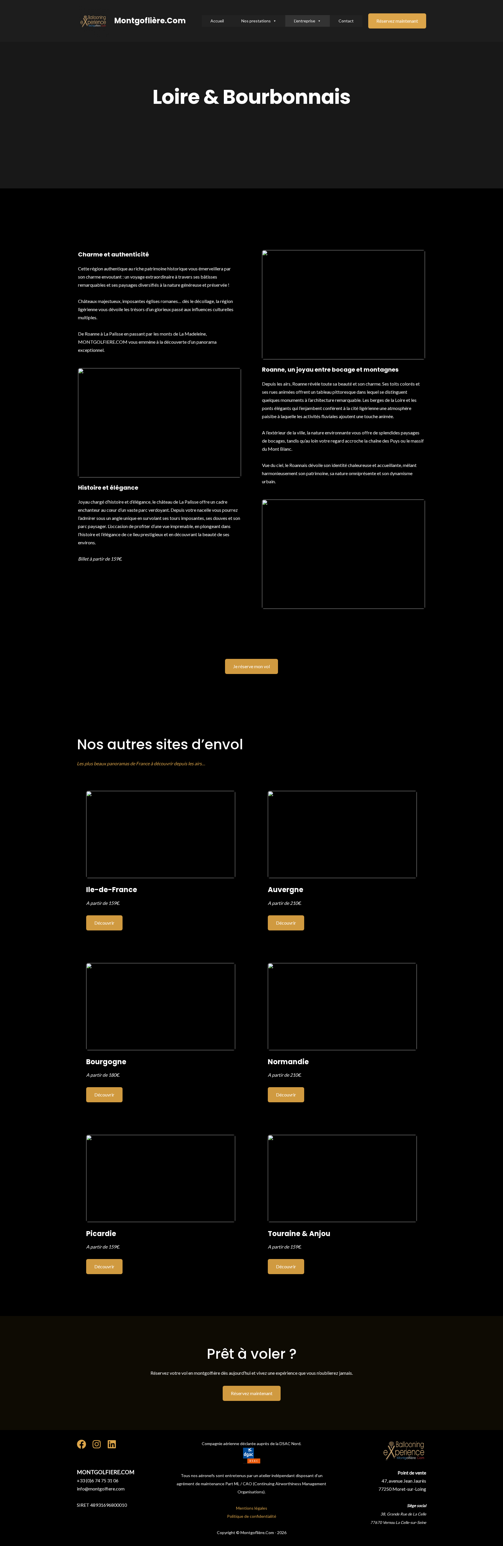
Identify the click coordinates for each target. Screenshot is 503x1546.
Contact (346, 20)
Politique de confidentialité (251, 1516)
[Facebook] (81, 1444)
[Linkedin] (111, 1444)
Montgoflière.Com (150, 20)
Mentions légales (251, 1508)
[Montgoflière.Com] (93, 20)
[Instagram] (96, 1444)
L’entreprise (304, 20)
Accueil (217, 20)
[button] (397, 20)
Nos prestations (256, 20)
